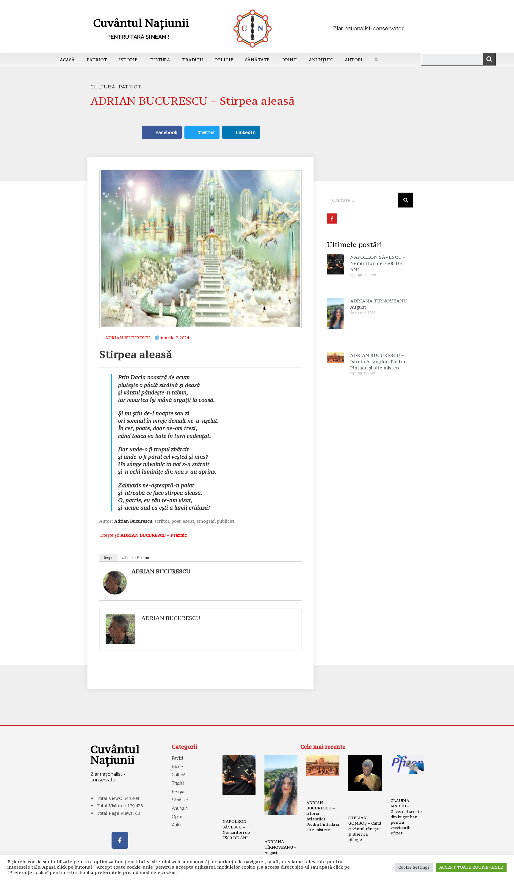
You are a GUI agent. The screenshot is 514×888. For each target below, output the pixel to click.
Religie (224, 60)
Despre (108, 557)
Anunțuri (321, 60)
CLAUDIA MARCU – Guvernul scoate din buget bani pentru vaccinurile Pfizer (406, 817)
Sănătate (257, 60)
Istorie (128, 60)
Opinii (289, 60)
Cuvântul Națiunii (141, 23)
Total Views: (109, 798)
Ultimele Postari (135, 557)
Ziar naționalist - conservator (108, 777)
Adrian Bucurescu (133, 521)
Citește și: (143, 535)
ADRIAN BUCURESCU (160, 571)
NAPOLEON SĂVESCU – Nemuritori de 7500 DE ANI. (377, 263)
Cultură (159, 60)
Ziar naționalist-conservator (368, 28)
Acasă (67, 60)
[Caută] (489, 59)
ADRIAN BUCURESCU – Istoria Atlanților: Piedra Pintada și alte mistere (377, 361)
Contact (164, 880)
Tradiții (192, 60)
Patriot (97, 60)
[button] (377, 60)
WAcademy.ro (345, 880)
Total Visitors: (111, 806)
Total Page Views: (115, 813)
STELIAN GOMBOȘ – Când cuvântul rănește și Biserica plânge (364, 828)
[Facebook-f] (120, 840)
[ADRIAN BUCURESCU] (115, 582)
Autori (354, 60)
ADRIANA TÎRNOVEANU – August (280, 847)
